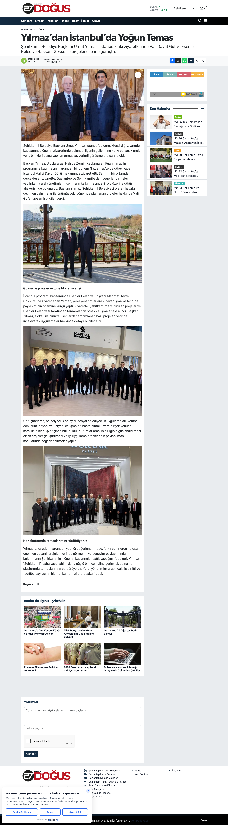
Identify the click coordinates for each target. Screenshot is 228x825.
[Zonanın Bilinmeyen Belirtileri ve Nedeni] (42, 653)
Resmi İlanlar (80, 20)
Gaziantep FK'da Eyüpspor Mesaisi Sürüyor (188, 157)
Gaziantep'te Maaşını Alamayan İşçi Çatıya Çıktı (188, 141)
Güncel (41, 29)
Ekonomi (179, 183)
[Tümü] (202, 108)
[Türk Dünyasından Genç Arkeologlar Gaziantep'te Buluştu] (82, 616)
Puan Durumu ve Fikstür (102, 785)
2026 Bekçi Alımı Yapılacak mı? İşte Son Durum (80, 669)
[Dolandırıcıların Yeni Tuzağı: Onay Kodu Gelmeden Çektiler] (122, 653)
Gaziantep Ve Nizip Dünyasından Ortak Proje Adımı (186, 190)
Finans (65, 20)
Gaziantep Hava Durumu (102, 774)
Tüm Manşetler (97, 789)
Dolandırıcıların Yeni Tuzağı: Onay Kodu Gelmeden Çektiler (122, 669)
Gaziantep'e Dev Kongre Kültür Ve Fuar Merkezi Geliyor (42, 632)
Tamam (204, 820)
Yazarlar (52, 20)
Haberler (27, 29)
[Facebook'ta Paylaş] (172, 60)
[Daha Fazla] (191, 60)
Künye (138, 770)
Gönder (31, 753)
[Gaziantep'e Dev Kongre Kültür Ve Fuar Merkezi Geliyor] (42, 616)
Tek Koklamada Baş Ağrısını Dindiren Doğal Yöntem (188, 124)
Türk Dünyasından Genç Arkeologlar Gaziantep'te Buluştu (79, 633)
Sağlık (178, 117)
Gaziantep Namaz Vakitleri (103, 777)
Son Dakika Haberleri (100, 792)
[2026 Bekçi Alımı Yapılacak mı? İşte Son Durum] (82, 653)
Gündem (26, 20)
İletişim (176, 770)
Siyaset (39, 20)
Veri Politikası (142, 774)
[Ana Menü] (204, 20)
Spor (177, 150)
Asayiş (96, 20)
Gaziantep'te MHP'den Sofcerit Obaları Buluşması (186, 174)
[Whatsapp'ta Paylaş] (184, 60)
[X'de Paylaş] (178, 60)
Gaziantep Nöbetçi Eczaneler (105, 770)
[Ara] (200, 20)
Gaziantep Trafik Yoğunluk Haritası (108, 781)
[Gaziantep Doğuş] (46, 8)
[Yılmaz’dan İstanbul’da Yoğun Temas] (82, 105)
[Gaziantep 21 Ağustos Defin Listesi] (122, 616)
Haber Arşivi (95, 796)
